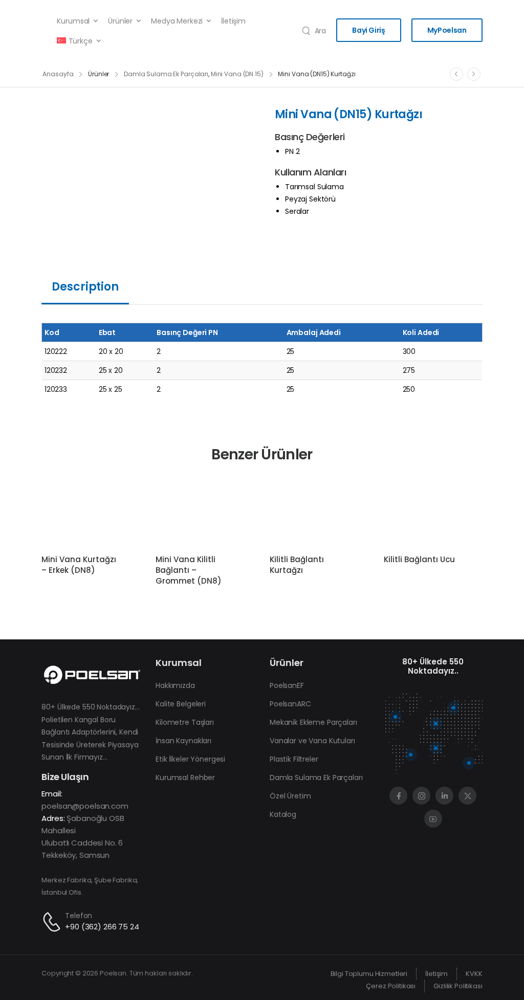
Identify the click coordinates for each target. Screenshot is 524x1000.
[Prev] (456, 74)
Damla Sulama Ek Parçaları (166, 74)
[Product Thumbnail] (147, 170)
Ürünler (120, 21)
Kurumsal (73, 21)
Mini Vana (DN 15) (237, 74)
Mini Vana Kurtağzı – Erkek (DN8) (78, 564)
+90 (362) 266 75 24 (102, 926)
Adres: (52, 818)
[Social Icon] (398, 796)
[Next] (474, 74)
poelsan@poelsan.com (84, 806)
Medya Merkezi (177, 21)
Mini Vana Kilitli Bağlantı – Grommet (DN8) (189, 570)
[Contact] (53, 922)
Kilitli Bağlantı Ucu (419, 559)
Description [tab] (85, 287)
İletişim (233, 21)
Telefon (78, 915)
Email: (51, 793)
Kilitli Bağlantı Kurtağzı (297, 564)
